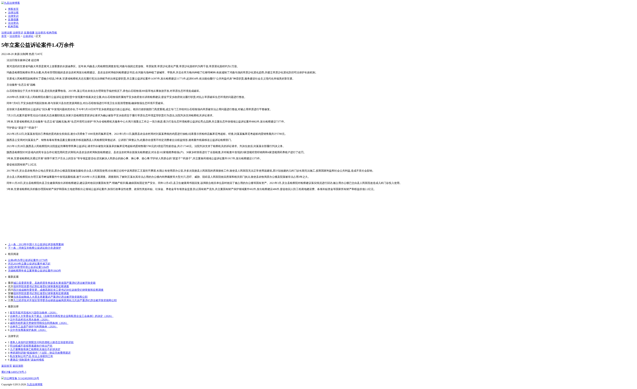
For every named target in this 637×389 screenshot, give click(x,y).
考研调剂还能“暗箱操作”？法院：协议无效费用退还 (40, 352)
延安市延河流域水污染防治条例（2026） (34, 312)
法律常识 (13, 16)
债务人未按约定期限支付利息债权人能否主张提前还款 (42, 342)
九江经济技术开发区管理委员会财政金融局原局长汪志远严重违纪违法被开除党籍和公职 (65, 300)
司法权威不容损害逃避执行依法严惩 (31, 345)
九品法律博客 (35, 384)
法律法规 (13, 12)
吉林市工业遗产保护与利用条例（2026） (34, 326)
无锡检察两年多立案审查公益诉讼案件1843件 (34, 270)
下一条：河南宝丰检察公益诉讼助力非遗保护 (34, 247)
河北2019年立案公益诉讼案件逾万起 (29, 263)
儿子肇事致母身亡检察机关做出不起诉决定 (35, 349)
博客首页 (13, 9)
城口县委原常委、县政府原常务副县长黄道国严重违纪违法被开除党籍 (54, 282)
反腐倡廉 (13, 19)
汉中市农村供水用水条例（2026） (30, 319)
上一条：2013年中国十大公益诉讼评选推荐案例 (36, 244)
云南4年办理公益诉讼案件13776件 (28, 260)
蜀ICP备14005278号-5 (13, 372)
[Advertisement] (318, 217)
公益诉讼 (28, 36)
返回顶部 (18, 365)
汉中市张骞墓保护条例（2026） (28, 330)
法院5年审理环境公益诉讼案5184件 (28, 267)
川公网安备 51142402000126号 (21, 378)
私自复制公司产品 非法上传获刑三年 (31, 356)
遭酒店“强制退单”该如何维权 (27, 359)
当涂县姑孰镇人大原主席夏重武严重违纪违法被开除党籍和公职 (50, 296)
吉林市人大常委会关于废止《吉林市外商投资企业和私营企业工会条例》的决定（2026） (61, 316)
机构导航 (13, 26)
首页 (4, 36)
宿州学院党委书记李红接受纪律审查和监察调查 (41, 286)
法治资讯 (13, 23)
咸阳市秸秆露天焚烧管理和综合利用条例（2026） (39, 323)
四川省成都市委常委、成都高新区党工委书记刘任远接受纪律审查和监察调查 (58, 289)
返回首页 (6, 365)
